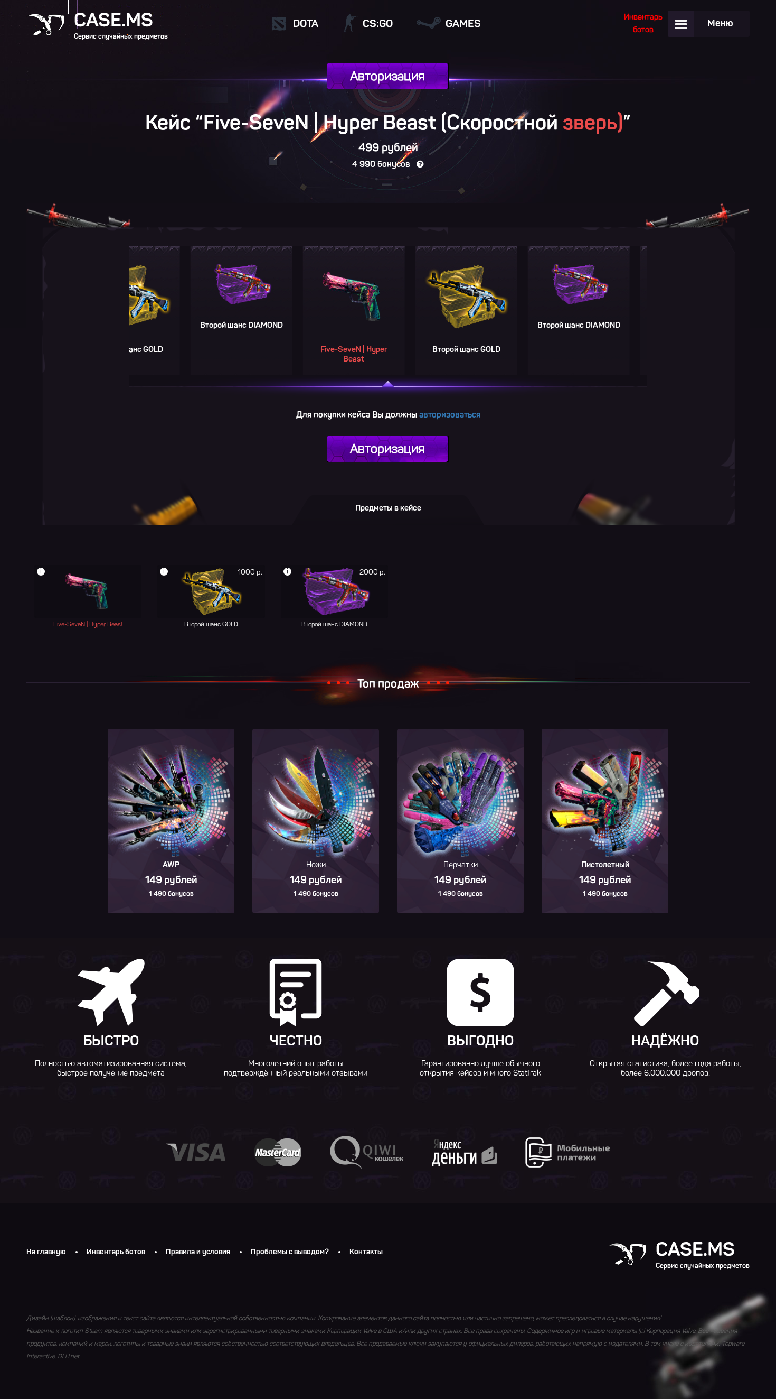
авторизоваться (449, 415)
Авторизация (387, 76)
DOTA (305, 23)
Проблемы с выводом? (290, 1252)
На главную (46, 1252)
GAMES (463, 23)
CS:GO (378, 23)
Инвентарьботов (643, 23)
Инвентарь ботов (116, 1252)
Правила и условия (198, 1252)
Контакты (366, 1252)
